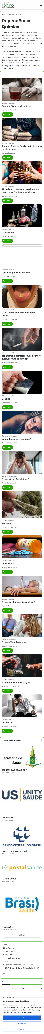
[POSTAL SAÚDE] (22, 866)
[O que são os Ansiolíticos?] (22, 462)
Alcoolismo (7, 722)
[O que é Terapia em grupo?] (22, 625)
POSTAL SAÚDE (9, 879)
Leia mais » (7, 114)
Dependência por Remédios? (16, 439)
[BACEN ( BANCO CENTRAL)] (22, 836)
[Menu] (41, 5)
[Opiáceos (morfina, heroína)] (22, 255)
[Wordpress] (8, 4)
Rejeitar (22, 1029)
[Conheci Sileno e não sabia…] (22, 89)
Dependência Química (12, 958)
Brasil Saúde (7, 927)
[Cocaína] (22, 382)
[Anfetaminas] (22, 546)
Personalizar (22, 1023)
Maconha (6, 523)
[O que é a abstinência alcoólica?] (22, 586)
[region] (22, 1016)
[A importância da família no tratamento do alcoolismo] (22, 129)
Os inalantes (8, 232)
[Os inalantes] (22, 215)
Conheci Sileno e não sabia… (16, 106)
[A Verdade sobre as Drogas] (22, 665)
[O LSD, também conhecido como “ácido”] (22, 296)
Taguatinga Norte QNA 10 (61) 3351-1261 (19, 965)
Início (5, 14)
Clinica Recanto (8, 948)
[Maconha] (22, 504)
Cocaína (6, 399)
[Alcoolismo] (22, 705)
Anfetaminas (8, 563)
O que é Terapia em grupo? (15, 642)
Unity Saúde (7, 818)
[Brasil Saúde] (22, 904)
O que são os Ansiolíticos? (15, 479)
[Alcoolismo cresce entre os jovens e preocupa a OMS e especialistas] (22, 172)
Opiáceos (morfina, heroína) (16, 272)
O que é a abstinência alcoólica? (18, 602)
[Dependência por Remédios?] (22, 422)
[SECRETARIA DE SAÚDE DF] (22, 756)
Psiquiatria (8, 955)
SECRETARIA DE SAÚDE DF (14, 770)
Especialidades (10, 951)
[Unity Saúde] (22, 795)
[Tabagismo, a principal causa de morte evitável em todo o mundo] (22, 339)
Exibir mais (22, 935)
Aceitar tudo (22, 1018)
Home (5, 945)
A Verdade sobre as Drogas (16, 682)
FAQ (4, 973)
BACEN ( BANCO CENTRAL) (14, 851)
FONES (5, 961)
